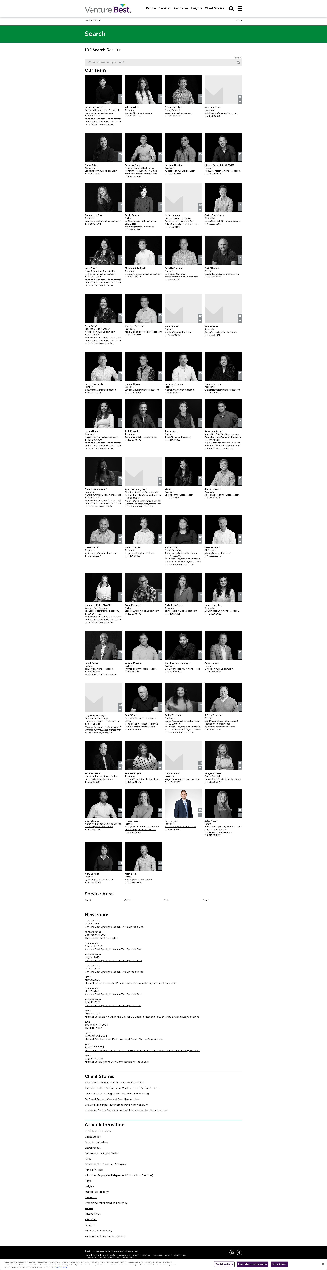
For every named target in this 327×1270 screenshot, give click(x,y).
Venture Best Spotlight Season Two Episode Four (113, 961)
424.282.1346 (212, 335)
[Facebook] (239, 1252)
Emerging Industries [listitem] (141, 1255)
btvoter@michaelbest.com (218, 832)
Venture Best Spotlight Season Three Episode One (114, 927)
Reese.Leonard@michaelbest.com (222, 495)
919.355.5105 (92, 672)
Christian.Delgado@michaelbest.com (143, 274)
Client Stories (93, 1137)
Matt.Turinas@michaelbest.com (180, 827)
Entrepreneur (92, 1148)
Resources (91, 1219)
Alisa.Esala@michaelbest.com (100, 332)
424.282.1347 (172, 227)
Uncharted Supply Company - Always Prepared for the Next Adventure (126, 1110)
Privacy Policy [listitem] (128, 1258)
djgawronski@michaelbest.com (101, 390)
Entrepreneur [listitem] (124, 1255)
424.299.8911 (92, 335)
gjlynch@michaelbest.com (218, 553)
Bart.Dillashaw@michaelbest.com (222, 274)
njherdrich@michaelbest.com (180, 390)
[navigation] (240, 8)
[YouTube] (231, 1252)
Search (239, 62)
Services (90, 1225)
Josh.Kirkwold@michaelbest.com (141, 437)
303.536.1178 (172, 280)
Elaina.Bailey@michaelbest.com (101, 171)
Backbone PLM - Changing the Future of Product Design (117, 1094)
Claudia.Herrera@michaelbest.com (222, 390)
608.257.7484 (133, 832)
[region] (163, 1264)
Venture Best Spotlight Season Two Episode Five (113, 949)
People (89, 1208)
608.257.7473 (173, 393)
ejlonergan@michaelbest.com (140, 553)
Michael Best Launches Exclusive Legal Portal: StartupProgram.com (124, 1039)
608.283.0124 (93, 393)
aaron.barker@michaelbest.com (141, 174)
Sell (166, 900)
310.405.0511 (212, 440)
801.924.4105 (212, 835)
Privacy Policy (93, 1214)
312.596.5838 (132, 230)
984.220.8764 (173, 335)
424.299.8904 (213, 174)
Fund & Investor (94, 1170)
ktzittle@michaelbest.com (138, 880)
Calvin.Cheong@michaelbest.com (181, 224)
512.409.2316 (212, 498)
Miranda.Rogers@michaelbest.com (142, 779)
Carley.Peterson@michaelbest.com (182, 721)
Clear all (238, 58)
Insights (89, 1186)
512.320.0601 (92, 782)
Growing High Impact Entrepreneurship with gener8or (116, 1105)
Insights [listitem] (168, 1255)
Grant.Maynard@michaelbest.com (142, 611)
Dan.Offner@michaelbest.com (140, 727)
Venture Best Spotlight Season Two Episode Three (114, 972)
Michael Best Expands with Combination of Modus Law (117, 1062)
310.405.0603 (173, 556)
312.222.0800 (213, 116)
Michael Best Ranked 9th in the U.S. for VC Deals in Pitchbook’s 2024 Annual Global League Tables (142, 1017)
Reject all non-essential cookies (252, 1264)
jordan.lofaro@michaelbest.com (101, 553)
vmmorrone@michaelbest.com (140, 669)
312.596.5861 (172, 614)
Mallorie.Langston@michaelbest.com (143, 495)
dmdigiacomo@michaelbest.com (181, 277)
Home (88, 21)
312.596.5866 (172, 782)
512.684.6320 (173, 116)
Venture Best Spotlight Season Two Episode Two (113, 994)
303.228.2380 (93, 724)
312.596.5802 (172, 440)
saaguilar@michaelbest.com (179, 113)
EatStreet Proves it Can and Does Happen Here (112, 1099)
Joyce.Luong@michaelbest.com (181, 553)
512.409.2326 (133, 177)
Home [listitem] (87, 1255)
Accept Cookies (279, 1264)
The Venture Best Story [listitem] (108, 1258)
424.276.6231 (212, 393)
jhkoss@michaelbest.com (178, 437)
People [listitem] (96, 1255)
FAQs (88, 1159)
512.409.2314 (172, 830)
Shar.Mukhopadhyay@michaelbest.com (183, 669)
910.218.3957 (132, 498)
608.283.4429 (93, 614)
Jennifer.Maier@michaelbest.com (102, 611)
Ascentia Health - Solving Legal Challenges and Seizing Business (122, 1088)
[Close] (323, 1264)
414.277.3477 (132, 672)
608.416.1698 (92, 116)
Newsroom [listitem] (91, 1258)
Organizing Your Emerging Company (106, 1203)
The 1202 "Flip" (93, 1028)
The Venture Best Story (98, 1231)
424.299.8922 (213, 614)
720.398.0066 (173, 174)
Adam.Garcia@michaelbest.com (221, 332)
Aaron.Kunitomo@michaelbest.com (223, 437)
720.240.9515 (133, 393)
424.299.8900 (93, 440)
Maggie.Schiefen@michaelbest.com (223, 779)
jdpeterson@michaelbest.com (220, 727)
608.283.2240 (213, 556)
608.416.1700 (132, 116)
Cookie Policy (61, 1267)
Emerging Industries (96, 1142)
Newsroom (91, 1197)
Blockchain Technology (98, 1131)
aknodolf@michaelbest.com (219, 669)
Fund (88, 900)
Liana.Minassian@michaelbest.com (222, 611)
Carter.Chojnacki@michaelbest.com (223, 221)
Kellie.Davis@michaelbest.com (100, 274)
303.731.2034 (93, 830)
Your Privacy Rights (224, 1264)
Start (206, 900)
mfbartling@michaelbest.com (180, 171)
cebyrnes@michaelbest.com (139, 227)
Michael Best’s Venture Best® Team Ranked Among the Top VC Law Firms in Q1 (130, 983)
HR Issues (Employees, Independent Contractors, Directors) (119, 1175)
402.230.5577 (93, 174)
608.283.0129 (212, 730)
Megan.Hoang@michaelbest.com (101, 437)
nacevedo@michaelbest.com (99, 113)
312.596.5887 (132, 556)
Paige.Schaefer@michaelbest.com (182, 779)
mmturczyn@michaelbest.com (140, 830)
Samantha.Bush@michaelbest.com (102, 221)
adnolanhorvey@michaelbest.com (102, 721)
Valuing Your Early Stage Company (105, 1236)
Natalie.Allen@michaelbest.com (221, 113)
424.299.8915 (133, 730)
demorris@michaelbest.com (99, 669)
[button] (238, 21)
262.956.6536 (213, 672)
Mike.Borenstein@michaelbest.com (223, 171)
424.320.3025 (93, 277)
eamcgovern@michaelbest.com (181, 611)
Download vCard (120, 96)
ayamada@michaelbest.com (99, 880)
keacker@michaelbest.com (139, 113)
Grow (127, 900)
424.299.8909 (173, 498)
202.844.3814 (93, 883)
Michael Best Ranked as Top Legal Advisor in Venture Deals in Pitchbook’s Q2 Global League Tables (142, 1051)
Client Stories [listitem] (180, 1255)
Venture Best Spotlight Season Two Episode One (113, 1006)
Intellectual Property (97, 1192)
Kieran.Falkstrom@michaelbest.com (143, 332)
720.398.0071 (133, 335)
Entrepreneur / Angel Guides (102, 1153)
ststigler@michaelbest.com (99, 827)
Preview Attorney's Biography (120, 101)
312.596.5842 (93, 224)
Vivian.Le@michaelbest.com (179, 495)
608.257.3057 (213, 224)
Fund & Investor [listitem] (109, 1255)
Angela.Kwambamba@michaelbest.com (103, 495)
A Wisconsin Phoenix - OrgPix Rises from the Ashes (114, 1083)
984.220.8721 (133, 277)
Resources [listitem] (157, 1255)
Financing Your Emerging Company (105, 1164)
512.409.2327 (93, 556)
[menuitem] (151, 11)
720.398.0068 (133, 883)
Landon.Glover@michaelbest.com (142, 390)
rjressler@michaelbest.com (99, 779)
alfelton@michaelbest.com (178, 332)
